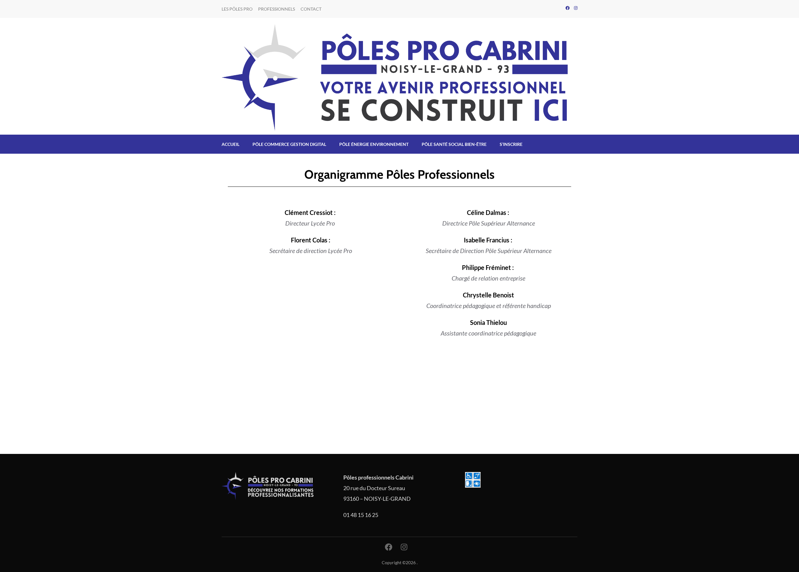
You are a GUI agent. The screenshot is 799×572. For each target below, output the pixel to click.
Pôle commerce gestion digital (289, 144)
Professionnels (276, 9)
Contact (311, 9)
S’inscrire (511, 144)
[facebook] (568, 7)
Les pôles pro (237, 9)
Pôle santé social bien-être (454, 144)
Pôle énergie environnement (374, 144)
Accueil (230, 144)
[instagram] (575, 7)
